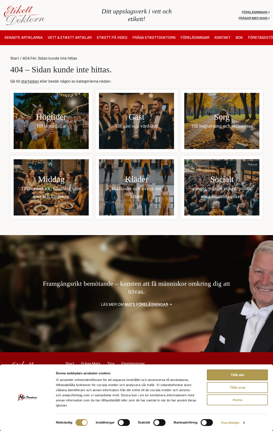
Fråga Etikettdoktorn (154, 37)
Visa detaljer (230, 422)
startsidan (30, 81)
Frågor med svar (253, 18)
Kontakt (223, 37)
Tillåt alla (237, 375)
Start (14, 58)
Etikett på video (112, 37)
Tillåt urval (237, 387)
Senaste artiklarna (23, 37)
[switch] (124, 422)
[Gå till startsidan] (47, 15)
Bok (239, 37)
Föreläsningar (255, 12)
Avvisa (237, 400)
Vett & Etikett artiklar (70, 37)
